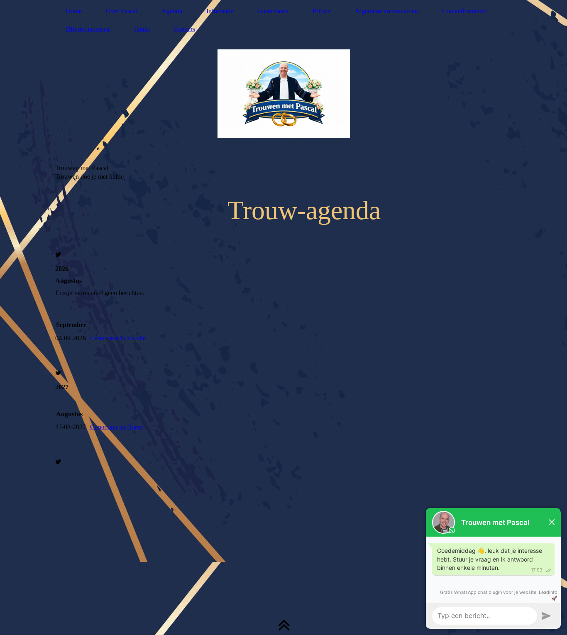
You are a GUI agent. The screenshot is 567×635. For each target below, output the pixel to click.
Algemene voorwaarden (386, 11)
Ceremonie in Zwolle (118, 338)
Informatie (219, 11)
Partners (184, 28)
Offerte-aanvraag (88, 28)
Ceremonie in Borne (116, 426)
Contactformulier (464, 11)
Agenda (171, 11)
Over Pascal (121, 11)
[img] (283, 93)
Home (74, 11)
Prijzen (322, 11)
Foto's (142, 28)
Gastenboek (272, 11)
